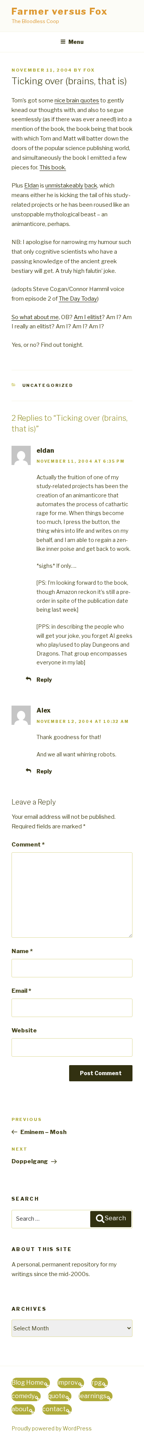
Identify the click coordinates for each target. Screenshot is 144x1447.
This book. (53, 167)
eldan (45, 450)
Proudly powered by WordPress (52, 1428)
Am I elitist (88, 317)
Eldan (31, 185)
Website (24, 1030)
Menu (76, 41)
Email (21, 990)
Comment (28, 844)
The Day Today (78, 298)
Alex (43, 710)
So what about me (35, 317)
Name (22, 951)
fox (89, 70)
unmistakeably (64, 185)
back (90, 185)
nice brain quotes (77, 100)
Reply (44, 679)
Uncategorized (48, 385)
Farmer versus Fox (60, 11)
